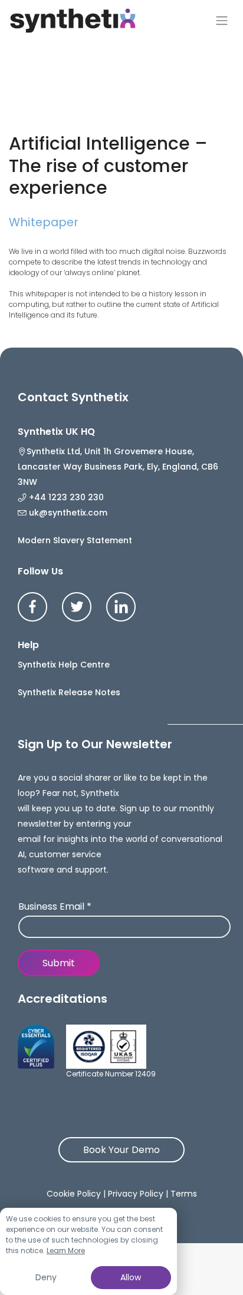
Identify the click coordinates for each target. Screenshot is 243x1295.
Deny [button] (46, 1277)
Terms (183, 1194)
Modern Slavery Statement (75, 540)
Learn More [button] (66, 1251)
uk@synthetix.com (67, 512)
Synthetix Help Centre (64, 664)
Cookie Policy (74, 1194)
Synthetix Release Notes (69, 692)
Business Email (54, 907)
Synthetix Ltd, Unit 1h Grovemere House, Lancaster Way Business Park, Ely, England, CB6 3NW (118, 466)
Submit (58, 963)
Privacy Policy (135, 1194)
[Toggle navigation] (221, 20)
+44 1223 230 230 (65, 497)
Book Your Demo (121, 1150)
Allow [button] (130, 1277)
